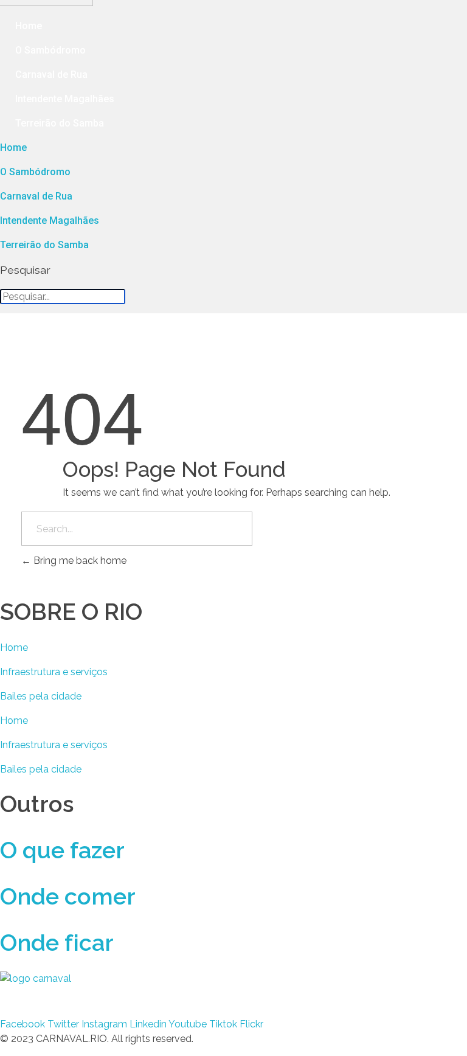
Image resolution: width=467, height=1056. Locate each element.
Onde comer (68, 896)
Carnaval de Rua (51, 74)
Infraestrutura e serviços (54, 672)
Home (28, 26)
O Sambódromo (50, 50)
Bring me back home (78, 560)
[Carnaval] (98, 994)
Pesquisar (9, 269)
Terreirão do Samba (59, 123)
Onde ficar (57, 942)
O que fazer (62, 850)
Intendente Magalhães (64, 99)
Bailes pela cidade (40, 696)
